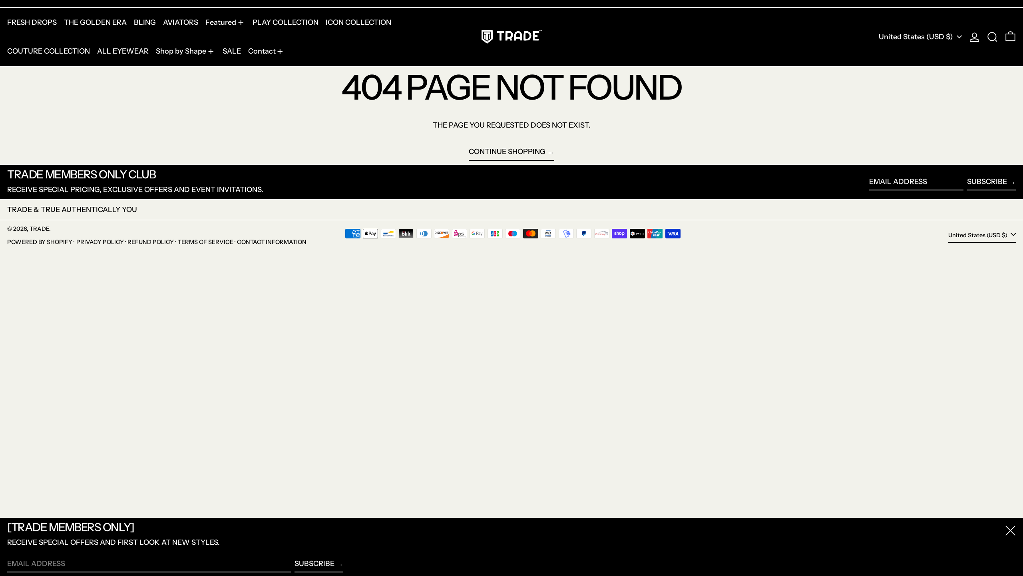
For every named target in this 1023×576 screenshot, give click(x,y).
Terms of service (205, 242)
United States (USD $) (917, 36)
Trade (39, 228)
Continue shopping (507, 151)
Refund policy (150, 242)
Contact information (272, 242)
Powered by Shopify (39, 242)
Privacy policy (100, 242)
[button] (992, 37)
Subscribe (987, 181)
